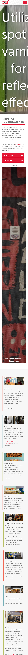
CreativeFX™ (10, 442)
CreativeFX (18, 145)
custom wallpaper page (15, 407)
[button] (25, 2)
